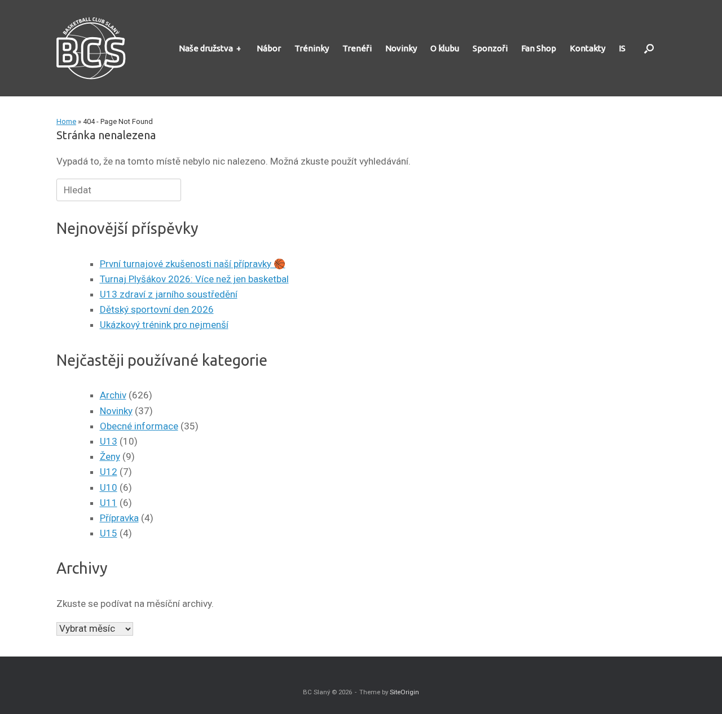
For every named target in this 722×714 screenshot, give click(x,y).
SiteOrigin (404, 692)
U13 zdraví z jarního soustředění (168, 294)
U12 (108, 471)
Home (66, 121)
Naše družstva (206, 48)
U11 (108, 502)
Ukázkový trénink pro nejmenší (164, 324)
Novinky (401, 48)
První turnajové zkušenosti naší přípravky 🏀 (192, 263)
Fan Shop (538, 48)
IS (622, 48)
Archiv (113, 395)
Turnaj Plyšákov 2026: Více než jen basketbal (194, 279)
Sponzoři (490, 48)
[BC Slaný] (94, 48)
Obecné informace (139, 426)
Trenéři (357, 48)
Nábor (269, 48)
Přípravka (119, 518)
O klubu (444, 48)
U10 (108, 487)
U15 (108, 533)
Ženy (110, 456)
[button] (649, 48)
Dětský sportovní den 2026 (157, 309)
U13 (108, 441)
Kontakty (587, 48)
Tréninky (311, 48)
